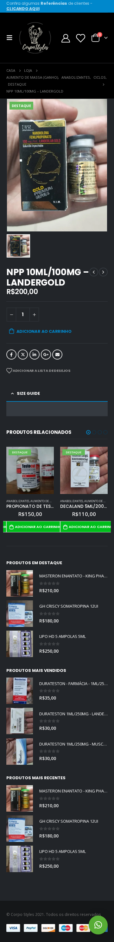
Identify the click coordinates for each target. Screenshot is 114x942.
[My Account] (66, 38)
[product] (19, 583)
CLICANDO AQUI (22, 8)
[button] (88, 432)
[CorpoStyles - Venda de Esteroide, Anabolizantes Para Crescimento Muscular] (35, 38)
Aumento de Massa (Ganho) (50, 501)
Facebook (11, 354)
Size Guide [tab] (28, 393)
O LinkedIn (34, 354)
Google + (46, 354)
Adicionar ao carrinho (44, 331)
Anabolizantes (17, 501)
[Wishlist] (80, 38)
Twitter (23, 354)
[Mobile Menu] (11, 37)
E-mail (57, 354)
